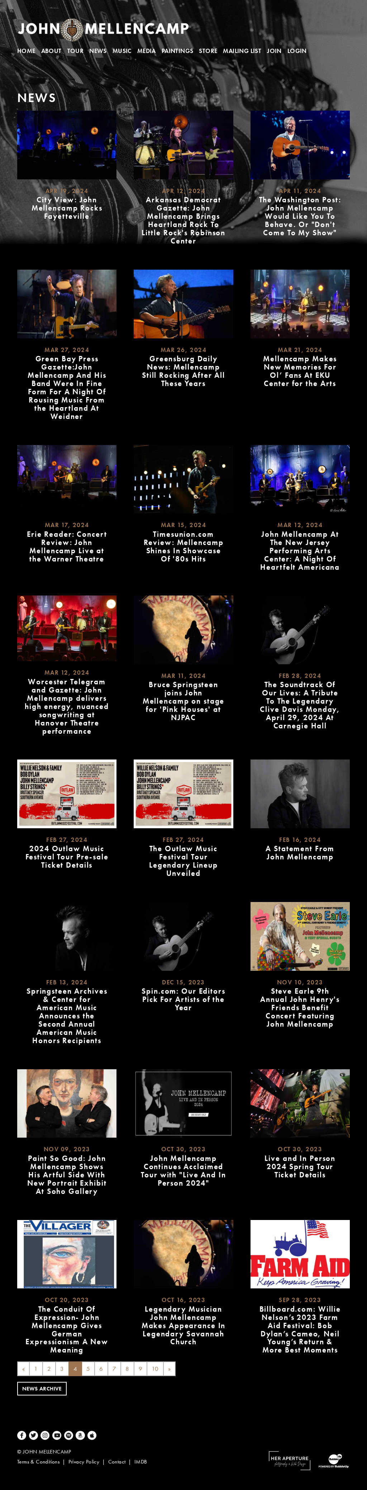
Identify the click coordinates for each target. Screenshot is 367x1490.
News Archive (42, 1388)
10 (155, 1369)
